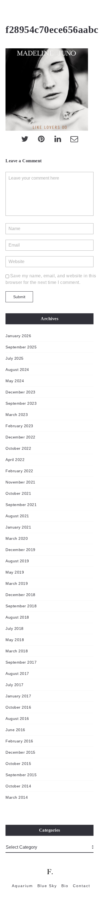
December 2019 (20, 549)
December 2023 (20, 392)
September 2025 (21, 347)
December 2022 (20, 437)
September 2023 (21, 403)
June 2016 (15, 730)
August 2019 (17, 561)
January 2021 (18, 527)
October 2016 (18, 707)
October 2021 (18, 493)
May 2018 (15, 640)
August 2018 (17, 617)
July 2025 (15, 358)
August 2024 (17, 369)
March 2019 (17, 583)
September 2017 (21, 662)
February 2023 (19, 426)
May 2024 (15, 381)
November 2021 (20, 482)
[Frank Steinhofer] (8, 11)
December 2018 (20, 595)
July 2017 (15, 685)
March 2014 (17, 797)
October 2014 (18, 786)
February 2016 (19, 741)
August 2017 (17, 673)
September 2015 (21, 775)
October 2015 (18, 763)
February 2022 (19, 471)
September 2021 (21, 504)
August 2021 (17, 516)
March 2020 (17, 538)
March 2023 (17, 414)
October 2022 (18, 448)
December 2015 (20, 752)
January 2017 (18, 696)
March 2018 (17, 651)
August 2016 (17, 718)
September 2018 (21, 606)
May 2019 (15, 572)
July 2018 (15, 628)
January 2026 (18, 336)
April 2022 (15, 459)
